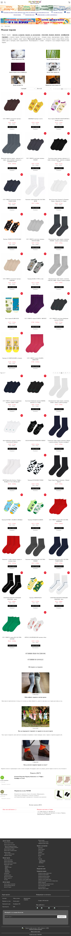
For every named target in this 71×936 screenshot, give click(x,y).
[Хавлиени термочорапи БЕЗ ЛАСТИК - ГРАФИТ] (35, 545)
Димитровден (7, 871)
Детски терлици (41, 866)
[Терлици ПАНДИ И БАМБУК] (35, 506)
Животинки (40, 847)
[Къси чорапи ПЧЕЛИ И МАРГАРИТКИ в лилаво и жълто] (58, 104)
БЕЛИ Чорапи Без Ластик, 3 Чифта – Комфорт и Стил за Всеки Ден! (12, 481)
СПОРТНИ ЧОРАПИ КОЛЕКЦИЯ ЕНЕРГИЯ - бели (59, 598)
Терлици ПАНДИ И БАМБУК (35, 519)
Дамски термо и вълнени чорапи (10, 850)
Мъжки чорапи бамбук (8, 861)
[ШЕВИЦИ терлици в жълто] (35, 104)
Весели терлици (41, 853)
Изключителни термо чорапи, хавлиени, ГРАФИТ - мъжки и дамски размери (59, 240)
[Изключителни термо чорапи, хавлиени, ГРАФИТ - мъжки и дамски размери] (58, 225)
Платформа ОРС (16, 903)
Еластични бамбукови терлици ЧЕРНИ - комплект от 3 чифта (35, 401)
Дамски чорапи (6, 840)
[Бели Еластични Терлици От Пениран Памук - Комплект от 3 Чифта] (58, 185)
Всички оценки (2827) (35, 805)
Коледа (6, 868)
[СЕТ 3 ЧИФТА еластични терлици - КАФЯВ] (11, 104)
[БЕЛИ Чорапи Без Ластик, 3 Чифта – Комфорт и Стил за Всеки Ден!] (11, 466)
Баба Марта (41, 862)
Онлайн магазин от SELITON (35, 934)
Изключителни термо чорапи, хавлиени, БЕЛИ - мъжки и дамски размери (59, 401)
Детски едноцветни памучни (9, 885)
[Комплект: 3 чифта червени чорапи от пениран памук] (11, 545)
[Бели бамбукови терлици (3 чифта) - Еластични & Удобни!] (11, 426)
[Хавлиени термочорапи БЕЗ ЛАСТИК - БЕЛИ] (35, 185)
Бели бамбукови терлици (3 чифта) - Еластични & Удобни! (12, 441)
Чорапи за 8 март (8, 867)
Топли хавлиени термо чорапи (44, 885)
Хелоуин (6, 869)
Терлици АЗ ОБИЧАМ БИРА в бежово (12, 358)
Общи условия (16, 898)
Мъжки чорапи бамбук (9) (53, 59)
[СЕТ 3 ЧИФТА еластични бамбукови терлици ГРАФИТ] (58, 304)
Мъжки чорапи (6, 857)
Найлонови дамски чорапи (43, 888)
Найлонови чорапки (8, 855)
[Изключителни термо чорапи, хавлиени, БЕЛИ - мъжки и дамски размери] (58, 387)
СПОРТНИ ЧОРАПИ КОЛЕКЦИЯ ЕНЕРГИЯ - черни (12, 598)
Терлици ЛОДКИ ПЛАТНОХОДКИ (12, 239)
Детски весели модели (8, 876)
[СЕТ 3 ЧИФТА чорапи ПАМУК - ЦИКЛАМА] (35, 344)
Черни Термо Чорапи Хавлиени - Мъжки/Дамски (58, 481)
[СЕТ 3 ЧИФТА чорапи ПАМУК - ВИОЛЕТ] (35, 304)
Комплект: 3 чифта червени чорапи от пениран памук (12, 560)
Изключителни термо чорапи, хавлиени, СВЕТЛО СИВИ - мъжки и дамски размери (59, 279)
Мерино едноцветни (42, 882)
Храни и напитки (41, 849)
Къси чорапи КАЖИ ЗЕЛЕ (12, 318)
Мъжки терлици (41, 840)
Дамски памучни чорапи (8, 842)
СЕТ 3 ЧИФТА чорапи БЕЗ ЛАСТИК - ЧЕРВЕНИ (59, 520)
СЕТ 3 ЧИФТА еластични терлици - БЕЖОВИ (12, 279)
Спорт (39, 857)
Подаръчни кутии (41, 868)
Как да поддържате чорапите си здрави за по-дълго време (35, 731)
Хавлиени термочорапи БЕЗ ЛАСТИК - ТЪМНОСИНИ (59, 560)
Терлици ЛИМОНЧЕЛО (35, 597)
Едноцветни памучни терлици (44, 876)
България (6, 879)
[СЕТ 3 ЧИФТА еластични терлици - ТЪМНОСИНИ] (11, 185)
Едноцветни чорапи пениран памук (45, 873)
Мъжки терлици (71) (18, 85)
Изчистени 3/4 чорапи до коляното (11, 847)
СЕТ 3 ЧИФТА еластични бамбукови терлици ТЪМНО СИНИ (12, 401)
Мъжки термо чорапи (8, 864)
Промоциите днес (6, 903)
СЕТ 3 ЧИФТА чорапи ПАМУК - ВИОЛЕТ (35, 318)
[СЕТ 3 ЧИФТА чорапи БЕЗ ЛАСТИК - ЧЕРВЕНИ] (58, 506)
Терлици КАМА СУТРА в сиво (35, 278)
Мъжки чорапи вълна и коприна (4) (18, 72)
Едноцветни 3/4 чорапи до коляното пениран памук (48, 880)
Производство (5, 906)
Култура (39, 855)
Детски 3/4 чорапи (7, 887)
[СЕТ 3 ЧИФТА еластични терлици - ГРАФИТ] (35, 144)
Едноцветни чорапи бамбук (43, 874)
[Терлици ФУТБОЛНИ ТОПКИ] (35, 466)
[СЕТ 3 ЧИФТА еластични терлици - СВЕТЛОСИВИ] (35, 225)
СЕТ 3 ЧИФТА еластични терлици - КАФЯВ (12, 119)
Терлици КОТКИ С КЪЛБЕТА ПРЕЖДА (12, 519)
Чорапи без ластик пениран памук (44, 879)
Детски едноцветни (42, 887)
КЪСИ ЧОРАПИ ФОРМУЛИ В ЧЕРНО (35, 440)
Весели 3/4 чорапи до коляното (11, 846)
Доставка (4, 898)
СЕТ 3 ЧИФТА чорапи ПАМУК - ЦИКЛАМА (35, 359)
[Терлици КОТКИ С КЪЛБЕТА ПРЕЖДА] (11, 506)
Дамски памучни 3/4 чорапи (9, 844)
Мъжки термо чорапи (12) (53, 72)
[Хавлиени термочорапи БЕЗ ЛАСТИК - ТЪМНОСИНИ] (58, 545)
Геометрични (6, 873)
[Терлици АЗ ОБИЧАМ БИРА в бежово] (11, 344)
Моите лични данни (35, 931)
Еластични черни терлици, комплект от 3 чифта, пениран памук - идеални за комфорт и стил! (59, 160)
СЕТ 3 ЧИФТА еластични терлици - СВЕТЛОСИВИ (35, 240)
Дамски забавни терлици (9, 853)
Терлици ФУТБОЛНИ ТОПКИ (35, 480)
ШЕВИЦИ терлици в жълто (35, 118)
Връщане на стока (6, 901)
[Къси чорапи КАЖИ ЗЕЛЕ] (11, 304)
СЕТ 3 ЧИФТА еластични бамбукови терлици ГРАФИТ (59, 319)
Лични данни (16, 901)
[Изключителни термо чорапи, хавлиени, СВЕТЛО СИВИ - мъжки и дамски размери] (58, 265)
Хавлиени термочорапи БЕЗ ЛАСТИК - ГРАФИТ (35, 560)
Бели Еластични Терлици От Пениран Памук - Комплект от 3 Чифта (59, 200)
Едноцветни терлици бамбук (43, 877)
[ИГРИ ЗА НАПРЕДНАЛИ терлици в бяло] (35, 623)
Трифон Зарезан (42, 861)
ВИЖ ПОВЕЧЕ (12, 127)
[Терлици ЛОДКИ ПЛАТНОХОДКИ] (11, 225)
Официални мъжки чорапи (43, 843)
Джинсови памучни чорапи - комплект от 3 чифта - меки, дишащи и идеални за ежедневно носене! (12, 160)
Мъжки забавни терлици (43, 841)
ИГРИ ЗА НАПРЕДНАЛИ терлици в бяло (35, 637)
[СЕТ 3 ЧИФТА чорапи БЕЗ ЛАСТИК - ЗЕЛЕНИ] (11, 623)
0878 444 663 (45, 900)
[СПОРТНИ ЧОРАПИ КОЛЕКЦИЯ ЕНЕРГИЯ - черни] (11, 583)
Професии (40, 852)
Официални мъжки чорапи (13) (53, 85)
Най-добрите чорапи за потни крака (35, 697)
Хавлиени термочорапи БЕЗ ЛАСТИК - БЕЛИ (35, 200)
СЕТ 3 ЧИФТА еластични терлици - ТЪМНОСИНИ (12, 200)
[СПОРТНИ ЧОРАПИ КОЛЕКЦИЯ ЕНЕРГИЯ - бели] (58, 583)
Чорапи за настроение (42, 845)
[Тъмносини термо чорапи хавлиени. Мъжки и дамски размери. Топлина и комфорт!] (58, 426)
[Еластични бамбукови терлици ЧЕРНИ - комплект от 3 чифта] (35, 387)
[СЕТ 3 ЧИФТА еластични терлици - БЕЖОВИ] (11, 265)
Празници (40, 858)
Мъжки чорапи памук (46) (18, 59)
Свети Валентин (42, 860)
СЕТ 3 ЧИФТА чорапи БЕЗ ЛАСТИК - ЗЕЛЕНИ (12, 638)
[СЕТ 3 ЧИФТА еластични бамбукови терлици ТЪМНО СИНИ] (11, 387)
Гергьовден (7, 870)
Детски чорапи (6, 882)
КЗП (14, 906)
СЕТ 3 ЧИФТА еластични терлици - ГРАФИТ (35, 159)
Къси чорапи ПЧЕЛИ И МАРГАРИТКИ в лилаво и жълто (58, 119)
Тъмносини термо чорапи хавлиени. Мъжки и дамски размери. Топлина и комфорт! (59, 441)
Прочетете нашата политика (35, 929)
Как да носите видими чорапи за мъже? (35, 765)
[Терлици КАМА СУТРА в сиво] (35, 265)
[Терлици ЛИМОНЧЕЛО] (35, 583)
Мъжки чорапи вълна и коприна (10, 862)
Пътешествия (40, 850)
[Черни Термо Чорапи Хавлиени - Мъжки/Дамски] (58, 466)
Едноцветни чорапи (41, 871)
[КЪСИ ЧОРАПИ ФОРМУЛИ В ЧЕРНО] (35, 426)
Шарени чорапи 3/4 (8, 878)
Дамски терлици (7, 852)
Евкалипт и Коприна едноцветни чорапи (46, 883)
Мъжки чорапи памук (8, 859)
